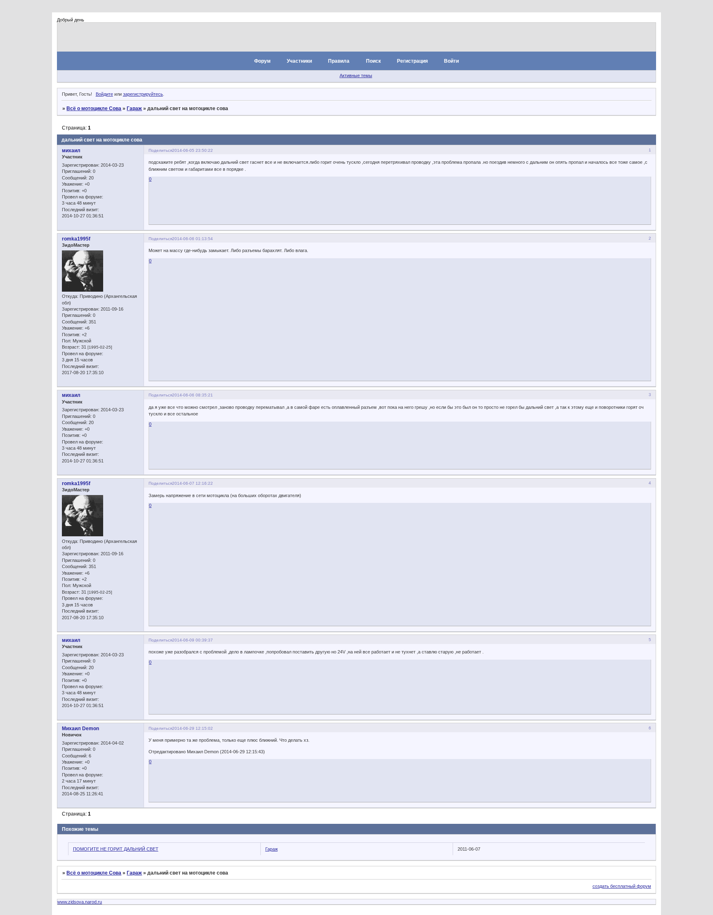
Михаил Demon (80, 728)
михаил (71, 150)
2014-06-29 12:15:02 (192, 728)
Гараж (134, 108)
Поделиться (160, 150)
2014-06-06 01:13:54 (192, 238)
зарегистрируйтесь (143, 94)
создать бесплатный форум (622, 886)
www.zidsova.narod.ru (79, 901)
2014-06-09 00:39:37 (192, 640)
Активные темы (356, 75)
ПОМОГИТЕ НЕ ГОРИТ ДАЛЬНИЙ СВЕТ (115, 849)
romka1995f (76, 239)
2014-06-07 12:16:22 (192, 483)
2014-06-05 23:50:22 (192, 150)
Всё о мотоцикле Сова (93, 108)
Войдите (104, 94)
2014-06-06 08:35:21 (192, 395)
